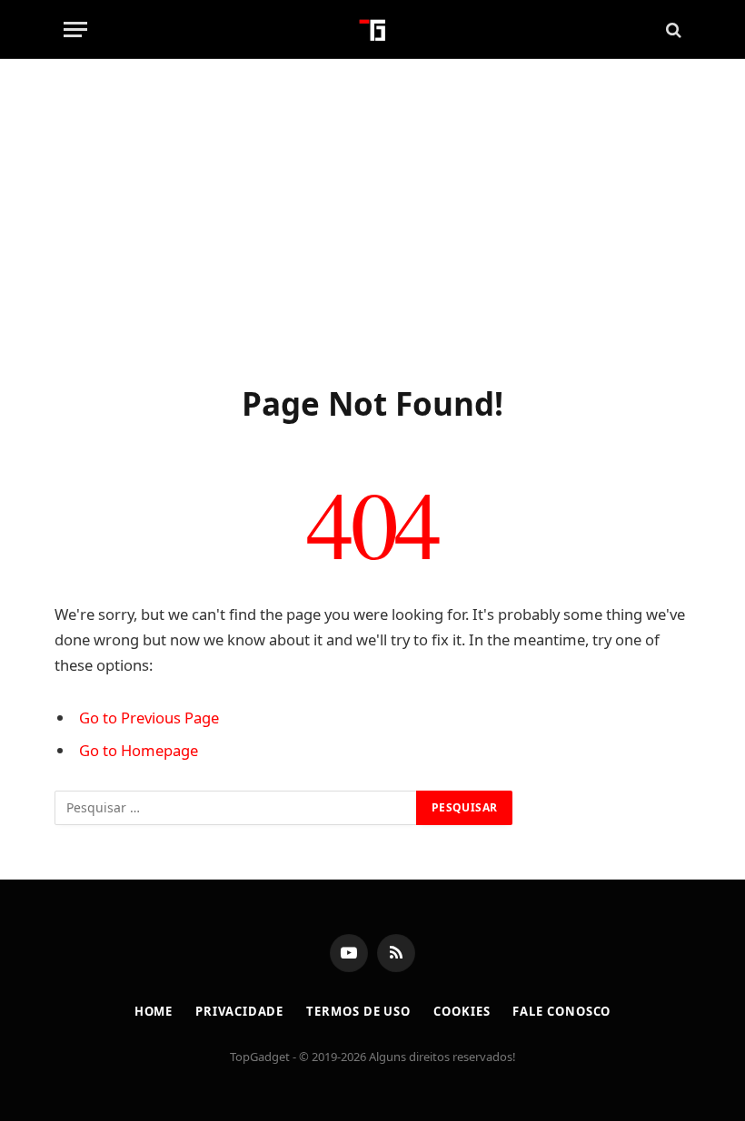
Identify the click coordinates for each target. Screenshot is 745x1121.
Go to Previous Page (149, 717)
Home (154, 1011)
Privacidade (239, 1011)
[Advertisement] (372, 218)
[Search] (671, 29)
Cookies (461, 1011)
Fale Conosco (561, 1011)
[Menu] (75, 29)
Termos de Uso (358, 1011)
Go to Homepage (138, 750)
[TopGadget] (373, 29)
